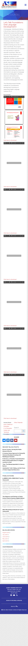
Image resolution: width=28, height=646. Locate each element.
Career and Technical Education (7, 432)
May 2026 (5, 538)
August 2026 (6, 532)
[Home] (9, 5)
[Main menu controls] (25, 5)
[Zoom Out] (20, 97)
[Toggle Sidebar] (5, 97)
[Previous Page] (9, 97)
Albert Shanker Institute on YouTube (14, 595)
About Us (13, 606)
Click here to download (10, 140)
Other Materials (18, 422)
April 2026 (5, 541)
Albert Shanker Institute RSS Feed (16, 595)
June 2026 (5, 536)
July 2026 (5, 534)
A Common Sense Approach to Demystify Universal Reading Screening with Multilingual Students (14, 455)
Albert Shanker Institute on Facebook (11, 595)
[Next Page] (12, 97)
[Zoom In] (23, 97)
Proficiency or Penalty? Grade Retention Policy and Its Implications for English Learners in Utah (14, 460)
